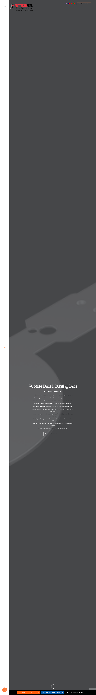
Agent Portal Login (83, 3)
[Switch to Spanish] (71, 4)
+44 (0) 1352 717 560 (28, 692)
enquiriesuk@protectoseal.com (53, 692)
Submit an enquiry (77, 692)
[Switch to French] (69, 4)
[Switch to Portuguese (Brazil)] (74, 4)
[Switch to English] (66, 4)
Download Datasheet (51, 433)
